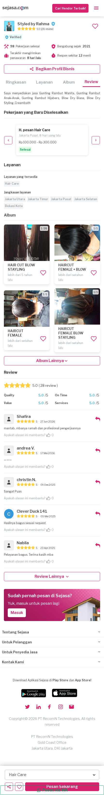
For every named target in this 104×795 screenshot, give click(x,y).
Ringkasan (16, 82)
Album (69, 82)
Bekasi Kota (13, 206)
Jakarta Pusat (61, 199)
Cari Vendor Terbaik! (70, 8)
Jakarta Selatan (85, 199)
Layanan (44, 82)
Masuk (17, 612)
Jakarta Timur (38, 199)
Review (91, 81)
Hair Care (12, 183)
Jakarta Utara (15, 199)
